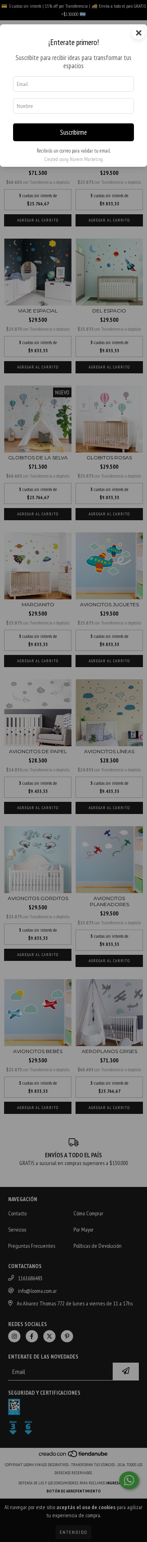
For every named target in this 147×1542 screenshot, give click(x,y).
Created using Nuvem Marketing (73, 159)
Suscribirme (73, 132)
